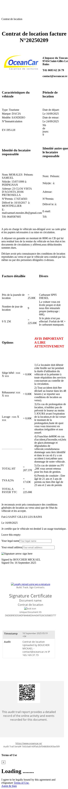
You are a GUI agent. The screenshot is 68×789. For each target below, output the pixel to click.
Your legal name (10, 540)
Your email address (11, 547)
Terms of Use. (21, 782)
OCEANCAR (9, 2)
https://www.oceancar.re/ (29, 743)
